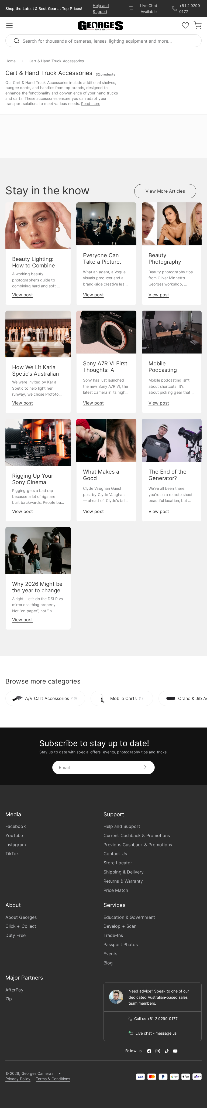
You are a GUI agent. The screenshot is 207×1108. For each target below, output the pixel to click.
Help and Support (122, 826)
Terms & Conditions (53, 1078)
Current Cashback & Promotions (137, 835)
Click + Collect (20, 926)
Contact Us (115, 853)
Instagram (15, 844)
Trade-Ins (113, 935)
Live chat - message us (156, 1033)
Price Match (116, 890)
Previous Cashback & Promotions (138, 844)
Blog (108, 963)
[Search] (19, 40)
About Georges (21, 917)
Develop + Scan (120, 926)
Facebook (15, 826)
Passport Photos (121, 944)
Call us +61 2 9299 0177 (156, 1019)
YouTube (14, 835)
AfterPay (14, 990)
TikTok (12, 853)
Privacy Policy (17, 1078)
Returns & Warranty (123, 881)
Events (110, 953)
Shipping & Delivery (124, 872)
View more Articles (165, 191)
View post (22, 294)
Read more (90, 103)
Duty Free (15, 935)
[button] (100, 26)
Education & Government (129, 917)
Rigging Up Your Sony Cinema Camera (32, 482)
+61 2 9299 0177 (189, 8)
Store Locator (118, 862)
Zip (8, 998)
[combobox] (103, 40)
